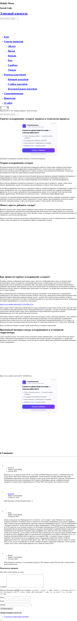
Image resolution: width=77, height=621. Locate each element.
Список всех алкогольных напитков (16, 616)
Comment (3, 587)
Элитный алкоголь (14, 13)
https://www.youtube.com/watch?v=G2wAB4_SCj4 (16, 304)
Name (2, 597)
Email (2, 601)
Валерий (11, 494)
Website (2, 605)
